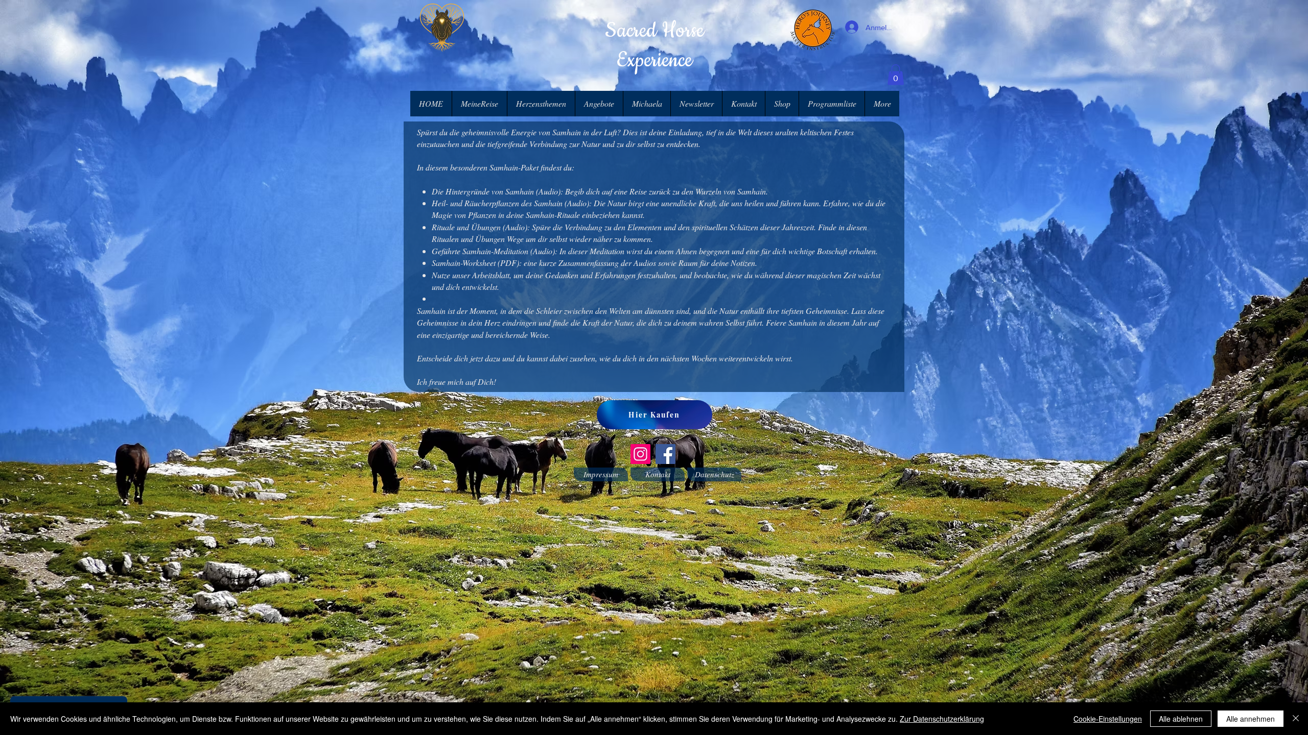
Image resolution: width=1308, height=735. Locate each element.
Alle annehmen (1250, 719)
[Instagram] (640, 454)
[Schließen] (1296, 718)
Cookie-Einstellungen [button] (1107, 719)
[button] (895, 74)
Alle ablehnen (1181, 719)
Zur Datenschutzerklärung (942, 719)
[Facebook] (665, 454)
